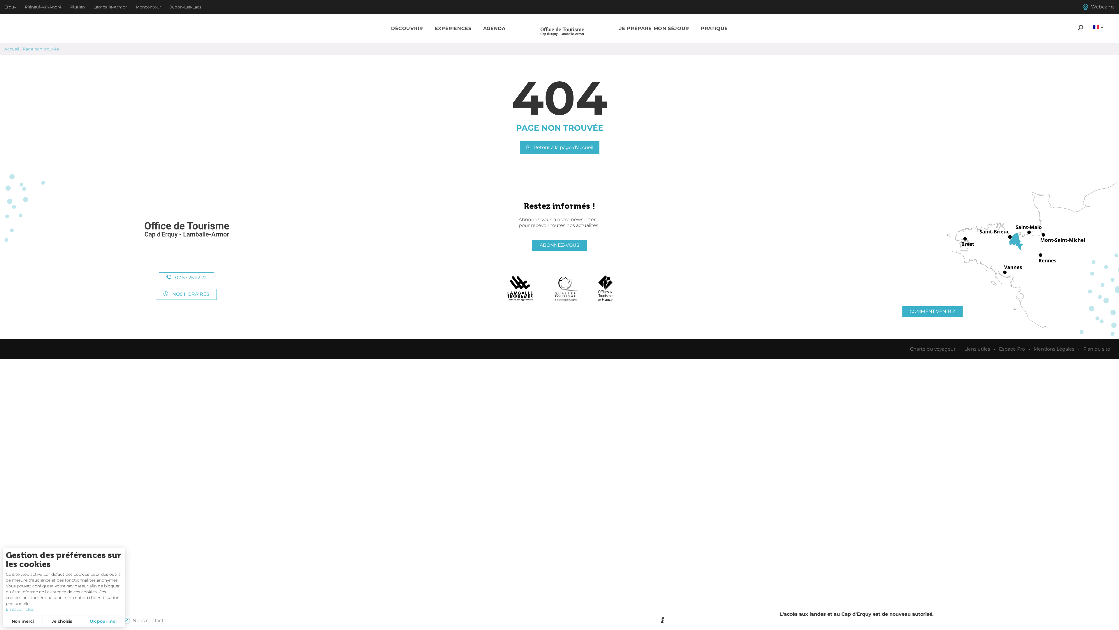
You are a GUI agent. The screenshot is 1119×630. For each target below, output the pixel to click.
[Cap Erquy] (186, 230)
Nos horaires (190, 294)
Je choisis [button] (62, 621)
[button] (407, 28)
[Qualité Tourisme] (566, 288)
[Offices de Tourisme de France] (605, 288)
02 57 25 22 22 (190, 277)
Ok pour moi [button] (103, 621)
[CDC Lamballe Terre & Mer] (520, 288)
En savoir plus (20, 609)
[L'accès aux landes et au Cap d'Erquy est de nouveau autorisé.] (889, 621)
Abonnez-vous (559, 245)
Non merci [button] (23, 621)
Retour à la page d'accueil (563, 147)
